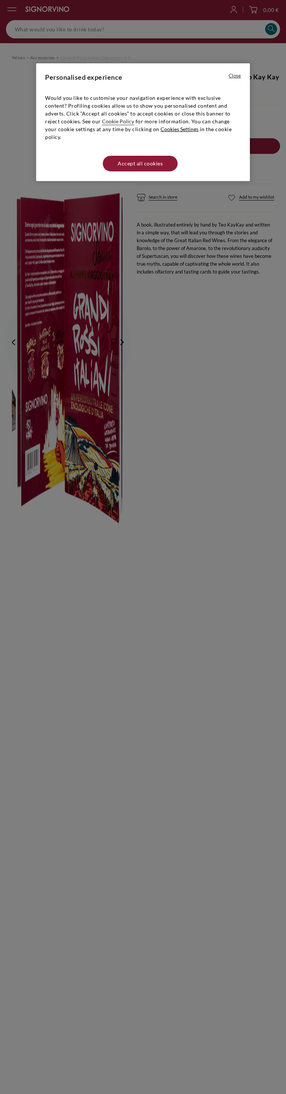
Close (235, 76)
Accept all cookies (140, 163)
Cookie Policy (118, 121)
